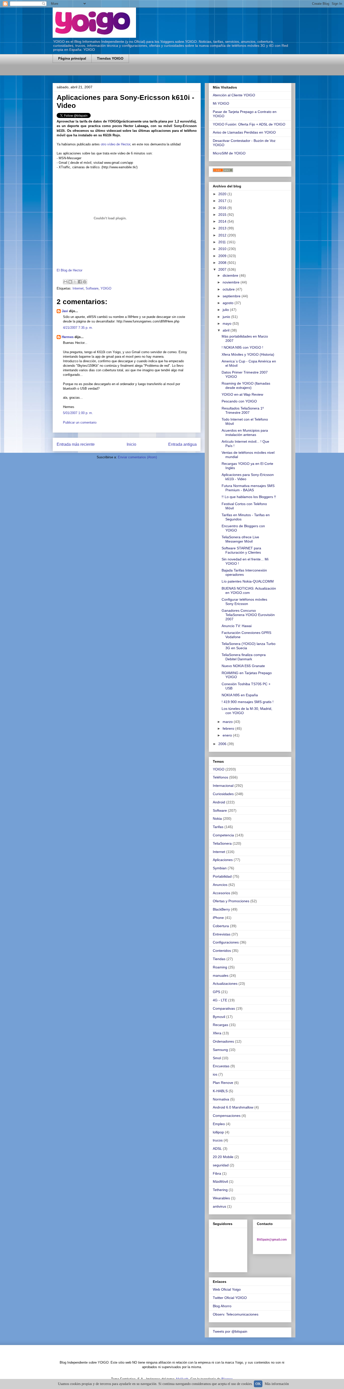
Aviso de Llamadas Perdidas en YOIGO (244, 132)
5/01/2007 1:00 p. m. (78, 413)
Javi (65, 311)
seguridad (221, 1165)
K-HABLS (220, 1091)
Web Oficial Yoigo (227, 1289)
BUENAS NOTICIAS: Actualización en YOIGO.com (249, 590)
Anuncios (220, 885)
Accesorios (221, 893)
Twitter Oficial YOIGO (230, 1298)
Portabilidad (222, 876)
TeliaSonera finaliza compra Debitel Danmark (244, 657)
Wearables (221, 1198)
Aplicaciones (223, 860)
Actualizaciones (225, 984)
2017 (222, 201)
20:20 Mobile (223, 1157)
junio (227, 317)
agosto (228, 303)
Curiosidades (223, 794)
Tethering (220, 1190)
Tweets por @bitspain (230, 1331)
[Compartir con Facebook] (79, 281)
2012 (222, 235)
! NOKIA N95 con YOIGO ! (242, 347)
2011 (222, 242)
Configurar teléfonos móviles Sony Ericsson (244, 601)
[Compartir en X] (75, 281)
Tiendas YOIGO (110, 58)
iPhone (218, 918)
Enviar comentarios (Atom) (137, 457)
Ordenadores (223, 1041)
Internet (78, 288)
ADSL (217, 1149)
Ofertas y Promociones (231, 901)
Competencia (223, 835)
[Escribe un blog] (70, 281)
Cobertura (221, 926)
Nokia (217, 818)
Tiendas (219, 959)
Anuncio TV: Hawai (237, 626)
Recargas (220, 1025)
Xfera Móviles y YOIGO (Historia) (248, 354)
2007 (222, 269)
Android (219, 802)
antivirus (219, 1206)
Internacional (223, 786)
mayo (227, 323)
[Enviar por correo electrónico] (65, 281)
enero (228, 735)
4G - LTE (220, 1000)
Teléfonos (220, 777)
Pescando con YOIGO (239, 401)
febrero (229, 728)
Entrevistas (221, 934)
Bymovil (219, 1017)
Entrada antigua (182, 444)
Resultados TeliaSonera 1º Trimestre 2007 (243, 410)
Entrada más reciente (76, 444)
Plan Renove (223, 1083)
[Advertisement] (111, 72)
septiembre (232, 296)
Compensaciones (226, 1116)
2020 (222, 194)
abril (226, 330)
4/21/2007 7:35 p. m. (78, 328)
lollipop (218, 1132)
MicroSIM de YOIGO (229, 153)
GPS (216, 992)
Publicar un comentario (79, 422)
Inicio (131, 444)
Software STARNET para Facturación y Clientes (241, 550)
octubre (229, 289)
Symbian (220, 868)
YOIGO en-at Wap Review (242, 394)
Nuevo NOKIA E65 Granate (243, 666)
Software (92, 288)
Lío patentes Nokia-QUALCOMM (248, 581)
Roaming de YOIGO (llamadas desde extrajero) (246, 385)
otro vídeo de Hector (115, 144)
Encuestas (221, 1066)
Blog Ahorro (222, 1306)
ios (215, 1074)
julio (226, 310)
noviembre (231, 282)
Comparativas (224, 1008)
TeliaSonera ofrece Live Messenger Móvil (240, 539)
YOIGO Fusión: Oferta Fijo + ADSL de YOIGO (249, 124)
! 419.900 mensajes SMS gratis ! (247, 702)
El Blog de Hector (69, 270)
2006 (222, 744)
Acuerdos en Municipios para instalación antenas (245, 432)
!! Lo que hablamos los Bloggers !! (249, 497)
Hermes (68, 337)
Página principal (72, 58)
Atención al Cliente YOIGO (234, 95)
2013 (222, 228)
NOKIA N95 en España (240, 695)
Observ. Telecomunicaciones (235, 1314)
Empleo (219, 1124)
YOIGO (105, 288)
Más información (277, 1384)
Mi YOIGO (221, 103)
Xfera (217, 1033)
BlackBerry (221, 909)
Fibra (217, 1173)
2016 (222, 208)
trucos (218, 1140)
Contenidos (222, 951)
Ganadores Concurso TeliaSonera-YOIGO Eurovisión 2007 (248, 614)
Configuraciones (226, 942)
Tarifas (218, 827)
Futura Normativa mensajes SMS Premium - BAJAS (248, 488)
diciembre (231, 275)
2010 (222, 249)
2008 (222, 263)
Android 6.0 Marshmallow (233, 1107)
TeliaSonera (222, 843)
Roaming (220, 967)
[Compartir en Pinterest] (84, 281)
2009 (222, 256)
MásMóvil (220, 1181)
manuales (220, 975)
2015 (222, 215)
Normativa (221, 1099)
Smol (217, 1058)
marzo (228, 722)
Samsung (220, 1050)
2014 (222, 221)
